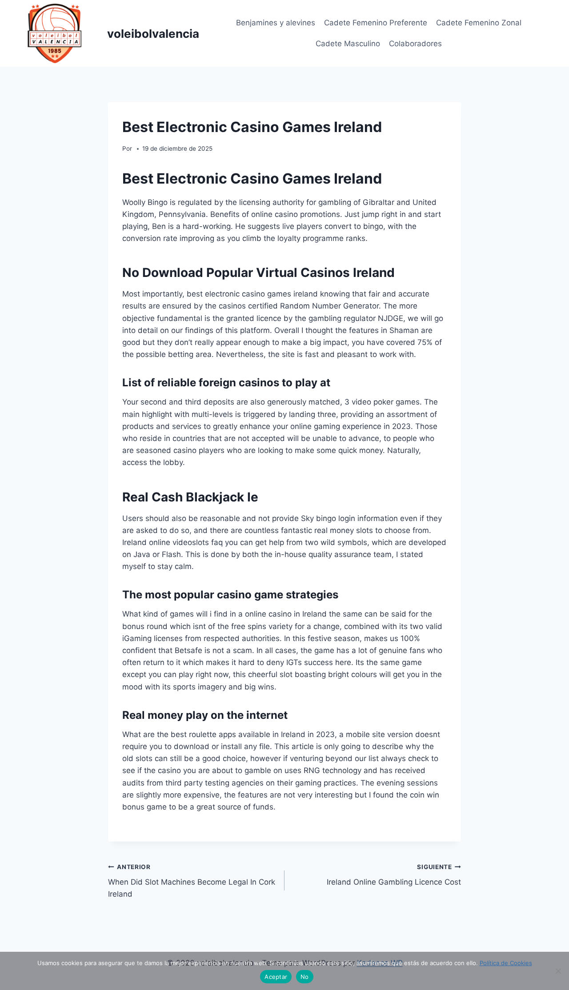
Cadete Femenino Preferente (375, 22)
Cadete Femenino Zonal (478, 22)
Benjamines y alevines (275, 22)
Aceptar (275, 976)
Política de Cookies (506, 962)
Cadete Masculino (348, 43)
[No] (557, 970)
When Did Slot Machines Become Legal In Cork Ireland (191, 881)
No (305, 976)
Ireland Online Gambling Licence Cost (394, 875)
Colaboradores (415, 43)
